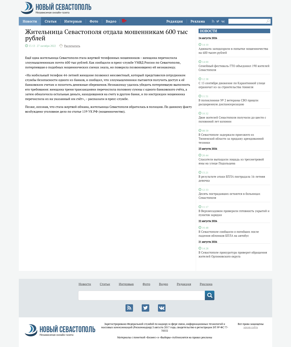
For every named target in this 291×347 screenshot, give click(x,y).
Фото (94, 21)
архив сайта (250, 327)
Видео (111, 21)
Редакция (174, 21)
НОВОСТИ (208, 31)
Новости (30, 21)
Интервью (73, 21)
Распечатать (72, 46)
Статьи (51, 21)
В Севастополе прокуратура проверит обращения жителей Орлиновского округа (233, 254)
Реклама (198, 21)
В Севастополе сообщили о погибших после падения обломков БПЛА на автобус (229, 234)
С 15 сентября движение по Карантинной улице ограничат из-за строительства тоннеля (232, 85)
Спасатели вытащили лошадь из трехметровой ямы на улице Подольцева (231, 161)
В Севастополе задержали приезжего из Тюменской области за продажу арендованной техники (231, 138)
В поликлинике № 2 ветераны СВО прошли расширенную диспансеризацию (228, 102)
